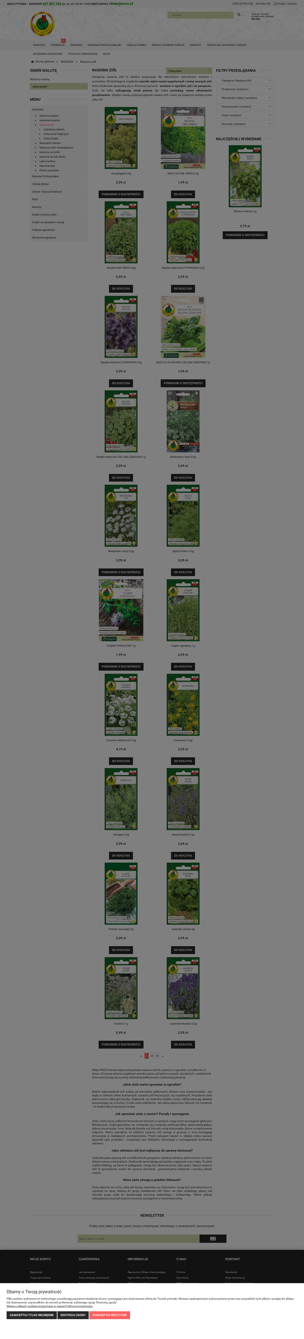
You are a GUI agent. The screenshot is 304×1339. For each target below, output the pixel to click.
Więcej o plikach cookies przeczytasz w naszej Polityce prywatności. (50, 1306)
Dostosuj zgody (73, 1315)
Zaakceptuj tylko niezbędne (32, 1315)
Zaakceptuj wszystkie (109, 1315)
